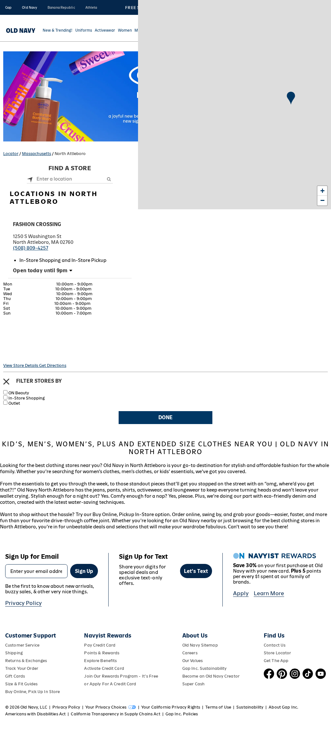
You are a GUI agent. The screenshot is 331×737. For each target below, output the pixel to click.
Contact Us (274, 645)
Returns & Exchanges (26, 660)
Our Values (192, 660)
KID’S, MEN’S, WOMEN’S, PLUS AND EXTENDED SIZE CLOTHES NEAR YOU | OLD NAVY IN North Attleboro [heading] (165, 448)
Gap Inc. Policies (182, 713)
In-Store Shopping (26, 398)
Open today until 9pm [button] (40, 270)
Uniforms (83, 30)
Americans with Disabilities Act (35, 713)
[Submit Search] (109, 179)
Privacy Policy (23, 603)
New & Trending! (57, 30)
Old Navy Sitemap (200, 645)
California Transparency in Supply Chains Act (115, 713)
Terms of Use (218, 707)
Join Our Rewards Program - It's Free (121, 676)
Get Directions (52, 365)
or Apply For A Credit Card (110, 683)
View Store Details (21, 365)
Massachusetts (36, 153)
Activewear (105, 30)
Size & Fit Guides (21, 683)
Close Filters (6, 382)
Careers (190, 652)
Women (125, 30)
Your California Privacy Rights (170, 707)
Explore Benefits (100, 660)
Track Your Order (21, 668)
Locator (10, 153)
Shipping (14, 652)
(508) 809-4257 (30, 248)
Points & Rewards (101, 652)
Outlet (14, 403)
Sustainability (249, 707)
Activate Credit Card (104, 668)
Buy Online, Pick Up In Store (32, 691)
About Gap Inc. (283, 707)
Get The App (276, 660)
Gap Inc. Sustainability (204, 668)
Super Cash (193, 683)
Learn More (269, 593)
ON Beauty (18, 392)
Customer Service (22, 645)
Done (165, 417)
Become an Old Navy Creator (211, 676)
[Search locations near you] (30, 179)
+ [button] (322, 191)
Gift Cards (15, 676)
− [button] (322, 200)
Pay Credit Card (99, 645)
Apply (241, 593)
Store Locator (277, 652)
